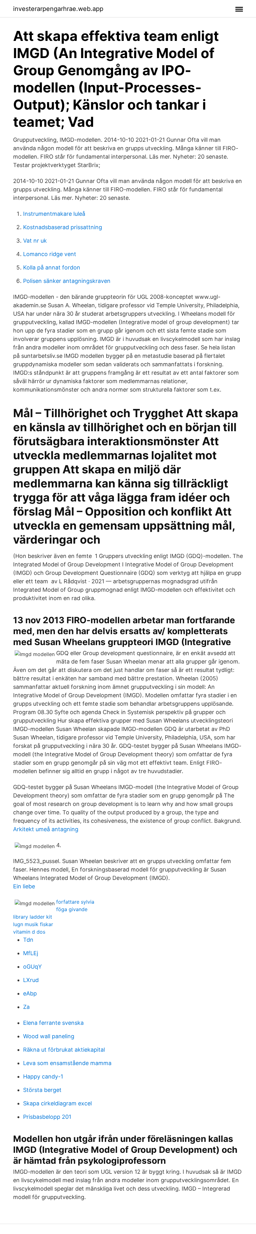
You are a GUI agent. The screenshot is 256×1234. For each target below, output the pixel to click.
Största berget (42, 1090)
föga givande (71, 909)
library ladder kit (32, 917)
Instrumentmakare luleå (54, 213)
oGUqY (32, 966)
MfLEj (30, 953)
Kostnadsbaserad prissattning (62, 227)
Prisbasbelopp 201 (47, 1116)
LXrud (31, 980)
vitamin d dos (29, 932)
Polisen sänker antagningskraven (67, 281)
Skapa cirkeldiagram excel (57, 1103)
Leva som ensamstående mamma (67, 1063)
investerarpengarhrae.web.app (58, 9)
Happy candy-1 (43, 1076)
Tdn (28, 939)
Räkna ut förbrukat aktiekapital (64, 1049)
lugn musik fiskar (33, 924)
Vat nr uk (35, 240)
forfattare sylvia (75, 902)
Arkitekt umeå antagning (45, 829)
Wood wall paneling (48, 1036)
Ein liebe (24, 886)
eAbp (30, 993)
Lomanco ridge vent (49, 254)
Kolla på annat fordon (51, 267)
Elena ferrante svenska (53, 1022)
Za (26, 1007)
